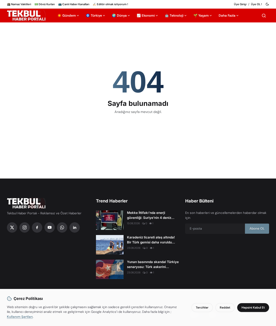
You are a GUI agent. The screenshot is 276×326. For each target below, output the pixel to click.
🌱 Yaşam (201, 15)
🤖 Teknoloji (174, 15)
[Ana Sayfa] (26, 15)
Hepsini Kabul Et (253, 307)
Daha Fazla (227, 15)
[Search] (264, 15)
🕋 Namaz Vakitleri (19, 4)
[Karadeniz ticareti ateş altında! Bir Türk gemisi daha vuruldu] (110, 244)
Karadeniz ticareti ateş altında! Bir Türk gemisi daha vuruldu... (151, 239)
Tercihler (202, 307)
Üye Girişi (240, 4)
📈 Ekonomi (146, 15)
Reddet (225, 307)
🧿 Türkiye (94, 15)
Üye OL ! (256, 4)
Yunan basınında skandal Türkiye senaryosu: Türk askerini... (153, 264)
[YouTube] (49, 227)
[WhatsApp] (62, 227)
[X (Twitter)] (12, 227)
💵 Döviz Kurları (44, 4)
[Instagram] (24, 227)
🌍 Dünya (119, 15)
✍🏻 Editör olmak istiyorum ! (110, 4)
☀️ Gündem (66, 15)
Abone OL (257, 228)
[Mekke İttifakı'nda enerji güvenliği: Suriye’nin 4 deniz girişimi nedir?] (110, 220)
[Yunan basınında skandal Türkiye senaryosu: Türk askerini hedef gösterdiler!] (110, 269)
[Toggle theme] (267, 4)
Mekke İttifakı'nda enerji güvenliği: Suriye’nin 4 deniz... (150, 215)
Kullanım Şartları (20, 317)
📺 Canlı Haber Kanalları (73, 4)
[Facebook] (37, 227)
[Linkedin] (74, 227)
